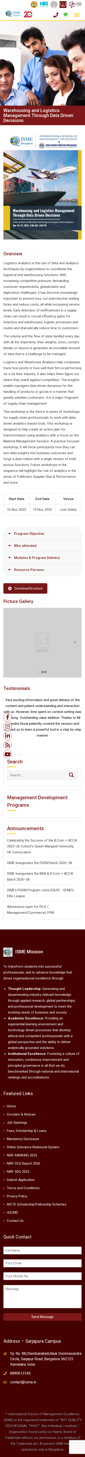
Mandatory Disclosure (23, 1139)
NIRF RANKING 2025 (22, 1155)
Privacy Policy (17, 1196)
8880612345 (20, 1373)
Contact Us (15, 1221)
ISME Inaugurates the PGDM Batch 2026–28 (39, 863)
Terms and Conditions (23, 1188)
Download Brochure (29, 588)
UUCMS (12, 1212)
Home (11, 1106)
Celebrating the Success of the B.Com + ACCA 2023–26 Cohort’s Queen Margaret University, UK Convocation (42, 846)
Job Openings (17, 1123)
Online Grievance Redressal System (33, 1147)
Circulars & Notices (21, 1114)
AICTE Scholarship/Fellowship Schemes (36, 1204)
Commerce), (37, 913)
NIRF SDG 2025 (18, 1172)
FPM (50, 913)
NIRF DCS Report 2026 (23, 1163)
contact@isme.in (23, 1382)
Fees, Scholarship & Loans (26, 1131)
